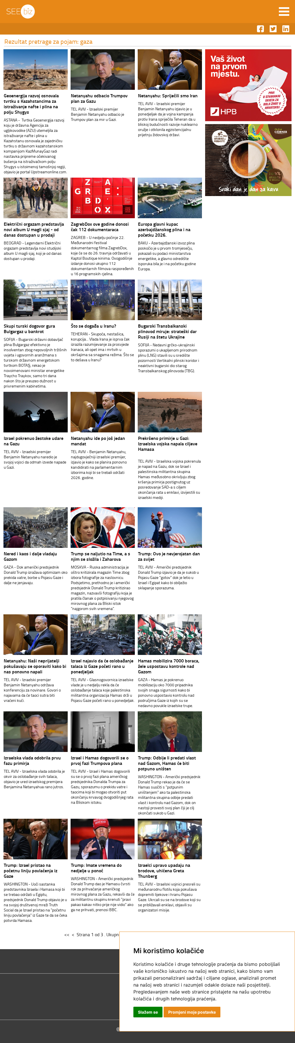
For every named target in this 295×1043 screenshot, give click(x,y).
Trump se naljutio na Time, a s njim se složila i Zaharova (100, 556)
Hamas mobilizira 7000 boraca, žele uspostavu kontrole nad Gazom (168, 666)
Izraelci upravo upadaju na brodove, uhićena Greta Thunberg (164, 870)
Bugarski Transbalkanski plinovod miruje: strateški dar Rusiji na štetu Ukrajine (167, 331)
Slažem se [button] (148, 1012)
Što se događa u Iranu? (93, 325)
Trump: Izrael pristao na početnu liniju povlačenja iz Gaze (30, 870)
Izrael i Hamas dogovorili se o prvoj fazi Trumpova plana (99, 760)
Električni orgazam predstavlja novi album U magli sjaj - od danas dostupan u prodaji (34, 229)
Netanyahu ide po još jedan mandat (98, 441)
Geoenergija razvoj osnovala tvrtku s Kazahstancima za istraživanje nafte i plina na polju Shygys (31, 103)
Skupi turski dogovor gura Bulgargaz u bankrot (29, 328)
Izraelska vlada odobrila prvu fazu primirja (32, 760)
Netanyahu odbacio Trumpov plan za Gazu (99, 98)
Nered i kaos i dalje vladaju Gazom (30, 556)
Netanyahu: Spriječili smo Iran (168, 95)
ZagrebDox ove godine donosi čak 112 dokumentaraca (100, 227)
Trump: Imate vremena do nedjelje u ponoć (96, 868)
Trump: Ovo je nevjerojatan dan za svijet (169, 556)
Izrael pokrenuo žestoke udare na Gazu (33, 441)
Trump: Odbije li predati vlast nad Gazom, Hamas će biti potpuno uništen (167, 763)
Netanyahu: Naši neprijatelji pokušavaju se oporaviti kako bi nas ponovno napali (35, 666)
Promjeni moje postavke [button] (192, 1012)
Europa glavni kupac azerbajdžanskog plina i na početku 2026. (164, 229)
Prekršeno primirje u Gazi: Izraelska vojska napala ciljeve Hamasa (167, 443)
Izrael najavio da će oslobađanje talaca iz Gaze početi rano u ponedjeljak (102, 666)
